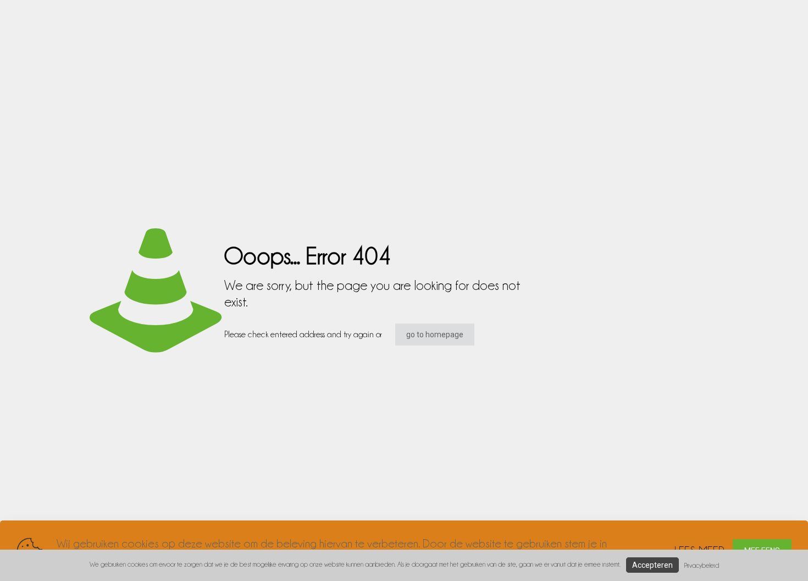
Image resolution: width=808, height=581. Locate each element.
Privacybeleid (701, 565)
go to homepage (434, 334)
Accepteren (652, 565)
